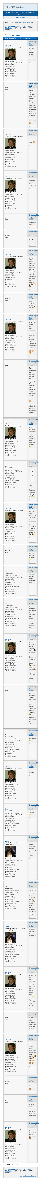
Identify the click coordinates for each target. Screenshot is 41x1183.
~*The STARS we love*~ (13, 26)
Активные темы (20, 17)
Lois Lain (8, 45)
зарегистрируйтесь (27, 22)
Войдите (16, 22)
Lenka (7, 841)
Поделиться (32, 41)
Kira (6, 466)
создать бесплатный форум (28, 1176)
